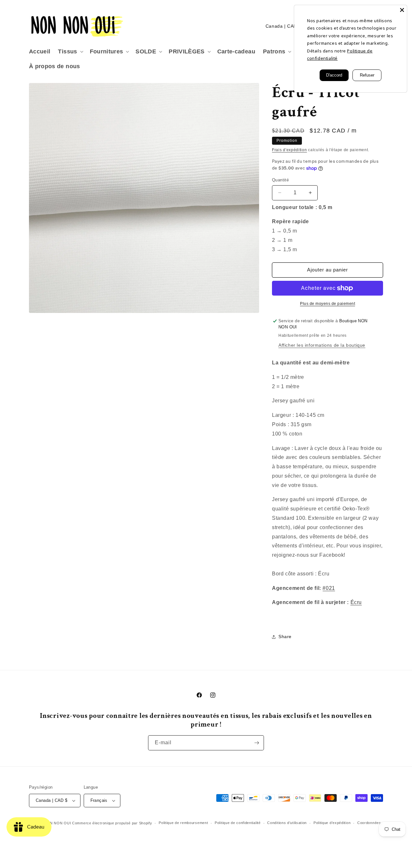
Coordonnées (369, 823)
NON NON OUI (57, 823)
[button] (70, 51)
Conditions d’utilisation (287, 823)
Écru (356, 602)
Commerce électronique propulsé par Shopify (112, 823)
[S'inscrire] (256, 742)
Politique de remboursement (183, 823)
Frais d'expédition (289, 150)
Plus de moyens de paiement (327, 303)
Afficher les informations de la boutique (321, 345)
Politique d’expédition (332, 823)
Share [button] (285, 636)
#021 (329, 588)
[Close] (402, 10)
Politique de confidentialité (238, 823)
